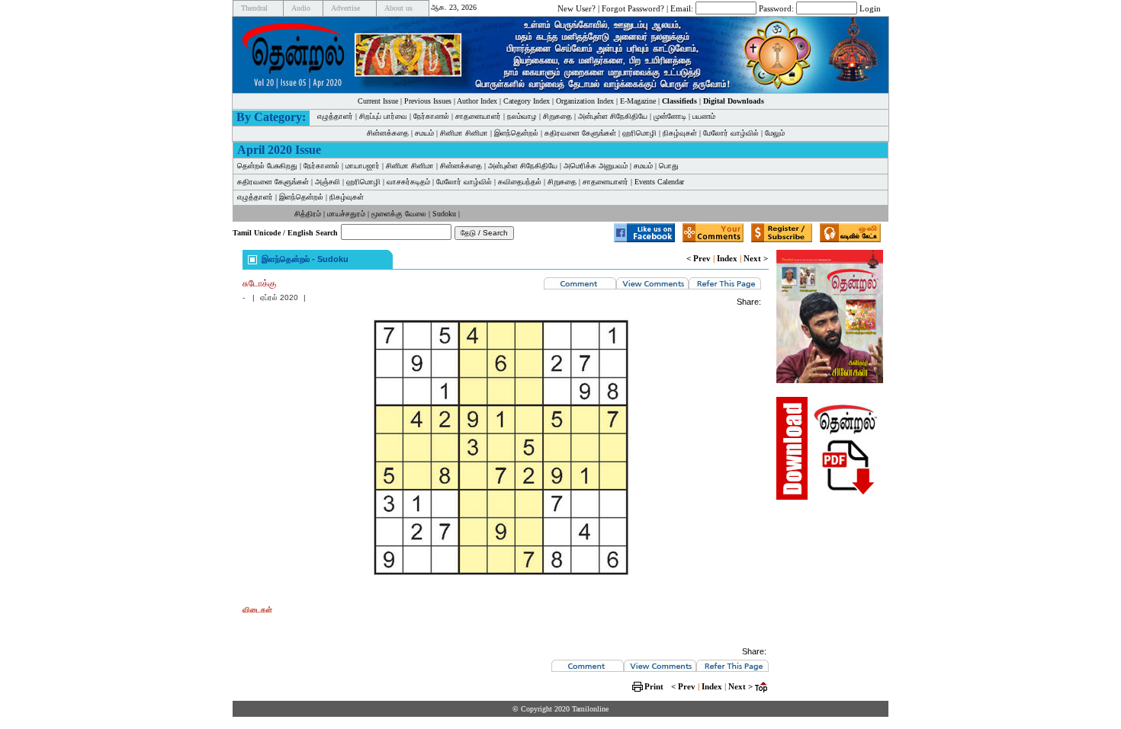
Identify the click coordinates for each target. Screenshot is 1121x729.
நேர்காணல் (431, 116)
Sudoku (444, 213)
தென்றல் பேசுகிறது (267, 165)
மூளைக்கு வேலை (398, 213)
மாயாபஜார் (362, 165)
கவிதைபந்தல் (519, 181)
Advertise (345, 8)
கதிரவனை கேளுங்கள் (580, 133)
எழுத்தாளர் (335, 116)
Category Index (526, 101)
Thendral (254, 8)
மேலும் (775, 133)
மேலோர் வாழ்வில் (731, 133)
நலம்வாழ (522, 116)
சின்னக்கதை (388, 133)
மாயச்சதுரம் (346, 213)
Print (653, 686)
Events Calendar (659, 181)
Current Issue (378, 101)
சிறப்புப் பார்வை (383, 116)
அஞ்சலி (327, 181)
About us (398, 8)
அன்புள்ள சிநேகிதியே (612, 116)
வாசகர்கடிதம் (408, 181)
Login (870, 7)
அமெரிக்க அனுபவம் (596, 165)
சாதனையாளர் (478, 116)
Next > (756, 258)
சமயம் (424, 133)
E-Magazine (638, 101)
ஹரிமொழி (639, 133)
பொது (669, 165)
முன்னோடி (670, 116)
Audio (300, 8)
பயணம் (703, 116)
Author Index (477, 101)
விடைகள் (257, 610)
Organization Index (585, 101)
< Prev (698, 258)
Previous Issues (427, 101)
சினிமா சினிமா (464, 133)
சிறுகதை (557, 116)
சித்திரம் (307, 213)
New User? (576, 7)
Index (727, 258)
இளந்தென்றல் (516, 133)
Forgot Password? (633, 7)
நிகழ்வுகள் (680, 133)
